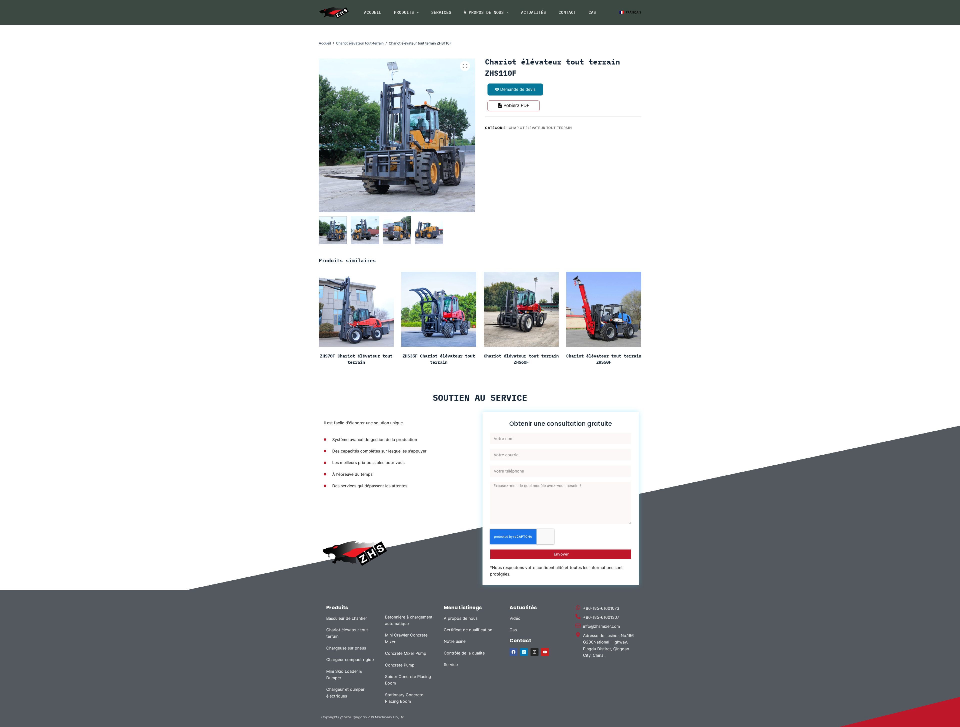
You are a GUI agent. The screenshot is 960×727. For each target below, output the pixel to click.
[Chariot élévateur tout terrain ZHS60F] (521, 309)
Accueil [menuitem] (373, 12)
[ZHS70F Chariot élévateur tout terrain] (356, 309)
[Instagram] (534, 652)
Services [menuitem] (441, 12)
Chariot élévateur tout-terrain (540, 128)
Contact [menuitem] (567, 12)
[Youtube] (545, 652)
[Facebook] (514, 652)
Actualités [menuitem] (533, 12)
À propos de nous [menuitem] (484, 12)
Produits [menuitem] (404, 12)
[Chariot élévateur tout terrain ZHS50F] (603, 309)
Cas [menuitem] (592, 12)
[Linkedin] (524, 652)
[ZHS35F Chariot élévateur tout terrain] (438, 309)
